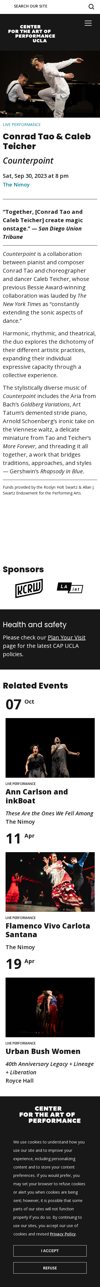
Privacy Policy (63, 1234)
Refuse (50, 1268)
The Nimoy (16, 184)
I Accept (50, 1251)
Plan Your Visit (67, 637)
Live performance (22, 124)
